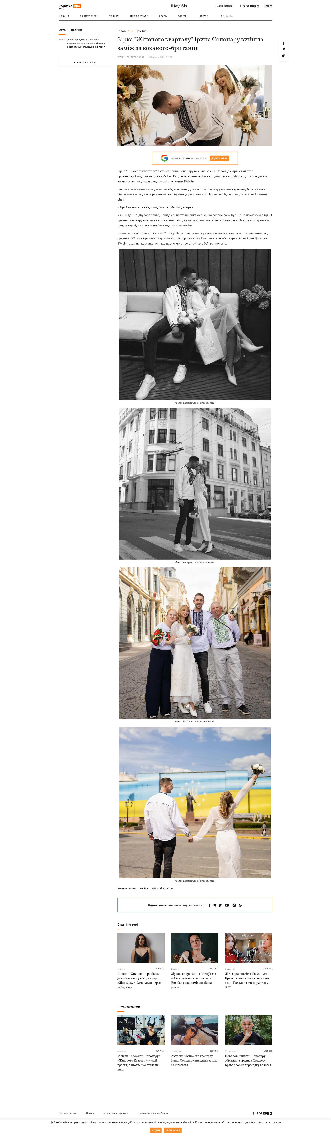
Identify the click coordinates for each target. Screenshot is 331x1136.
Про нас (90, 1113)
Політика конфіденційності (152, 1113)
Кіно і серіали (138, 16)
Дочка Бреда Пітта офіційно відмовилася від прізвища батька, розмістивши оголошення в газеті (86, 43)
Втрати (203, 16)
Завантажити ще (85, 62)
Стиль (163, 16)
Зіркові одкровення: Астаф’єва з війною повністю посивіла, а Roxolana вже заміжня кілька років (194, 981)
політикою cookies (269, 1122)
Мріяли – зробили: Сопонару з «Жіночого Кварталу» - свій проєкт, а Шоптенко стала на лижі (139, 1063)
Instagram (237, 176)
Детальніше (173, 1130)
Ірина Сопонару (181, 171)
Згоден (155, 1130)
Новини (64, 16)
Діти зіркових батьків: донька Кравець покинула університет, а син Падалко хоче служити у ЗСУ (247, 981)
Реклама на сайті (68, 1113)
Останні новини (70, 30)
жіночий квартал (162, 888)
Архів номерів (224, 5)
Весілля (144, 888)
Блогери (183, 16)
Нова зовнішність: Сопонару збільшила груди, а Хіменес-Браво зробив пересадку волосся (248, 1060)
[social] (209, 905)
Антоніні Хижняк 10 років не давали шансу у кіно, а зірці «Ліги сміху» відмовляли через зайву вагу (139, 981)
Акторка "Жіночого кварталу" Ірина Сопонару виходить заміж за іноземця (194, 1060)
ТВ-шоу (114, 16)
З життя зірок (89, 16)
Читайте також (128, 1007)
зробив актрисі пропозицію (180, 238)
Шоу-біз (179, 6)
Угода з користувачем (116, 1113)
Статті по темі (127, 924)
